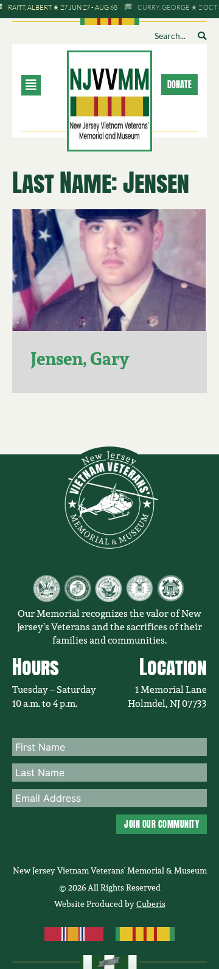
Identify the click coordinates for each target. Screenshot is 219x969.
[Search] (202, 36)
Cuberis (150, 904)
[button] (43, 85)
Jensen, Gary (80, 358)
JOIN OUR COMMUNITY (161, 824)
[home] (109, 99)
